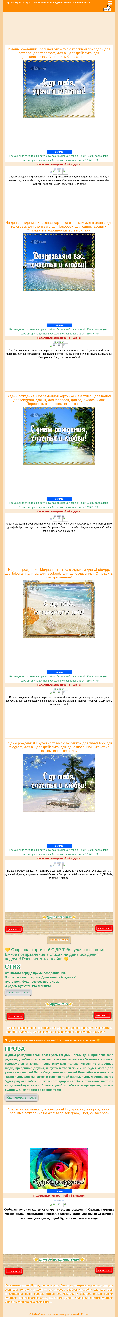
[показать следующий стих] (102, 1022)
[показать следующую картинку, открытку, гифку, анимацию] (104, 935)
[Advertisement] (59, 28)
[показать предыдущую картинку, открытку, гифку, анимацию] (14, 935)
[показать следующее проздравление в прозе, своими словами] (104, 1276)
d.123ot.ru (82, 1314)
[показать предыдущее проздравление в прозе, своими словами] (14, 1277)
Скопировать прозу (21, 1096)
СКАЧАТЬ (59, 152)
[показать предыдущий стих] (15, 1022)
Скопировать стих (18, 991)
